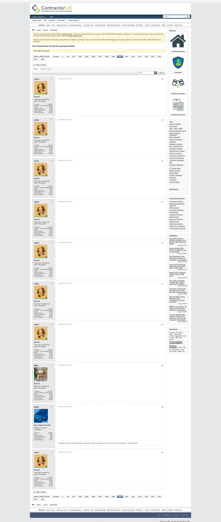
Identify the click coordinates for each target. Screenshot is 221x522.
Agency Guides (174, 182)
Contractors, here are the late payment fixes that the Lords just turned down (178, 290)
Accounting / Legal (88, 25)
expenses (171, 335)
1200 (159, 56)
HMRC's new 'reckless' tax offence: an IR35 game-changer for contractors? (178, 308)
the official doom (176, 349)
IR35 (170, 128)
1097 (100, 56)
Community (61, 20)
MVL (170, 162)
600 (74, 56)
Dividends (172, 142)
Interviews (172, 177)
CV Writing (172, 180)
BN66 (180, 128)
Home (171, 122)
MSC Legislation (174, 137)
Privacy (176, 515)
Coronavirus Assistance (75, 25)
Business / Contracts (62, 25)
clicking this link (67, 34)
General (48, 25)
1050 (86, 56)
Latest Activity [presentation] (45, 69)
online (184, 347)
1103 (139, 56)
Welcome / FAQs (155, 25)
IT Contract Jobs (174, 168)
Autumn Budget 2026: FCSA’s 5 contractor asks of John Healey (177, 250)
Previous (56, 56)
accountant (172, 332)
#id (162, 79)
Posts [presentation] (35, 69)
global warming (178, 335)
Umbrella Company (175, 144)
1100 (120, 56)
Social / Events (178, 25)
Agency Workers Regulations (174, 134)
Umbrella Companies (100, 25)
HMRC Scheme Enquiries (113, 25)
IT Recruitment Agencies (177, 228)
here (113, 40)
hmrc (173, 337)
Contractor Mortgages (176, 210)
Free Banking (173, 212)
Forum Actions (73, 20)
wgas (183, 351)
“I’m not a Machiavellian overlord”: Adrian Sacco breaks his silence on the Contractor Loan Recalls (177, 317)
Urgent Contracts (175, 171)
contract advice (178, 334)
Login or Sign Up (38, 17)
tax (170, 349)
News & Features (175, 124)
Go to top (185, 515)
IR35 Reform (139, 25)
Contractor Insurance (176, 201)
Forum (38, 30)
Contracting (41, 25)
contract (171, 334)
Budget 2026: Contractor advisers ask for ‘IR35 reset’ (177, 274)
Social (164, 25)
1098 (106, 56)
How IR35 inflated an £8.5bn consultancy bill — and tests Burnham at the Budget (178, 241)
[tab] (35, 69)
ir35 (177, 337)
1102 (133, 56)
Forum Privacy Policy (75, 36)
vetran (36, 79)
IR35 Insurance (174, 208)
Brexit (53, 25)
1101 (126, 56)
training (182, 349)
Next (42, 59)
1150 (152, 56)
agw (176, 332)
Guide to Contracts (175, 153)
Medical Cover (174, 221)
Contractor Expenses (176, 165)
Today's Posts (36, 20)
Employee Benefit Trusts (177, 131)
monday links (176, 344)
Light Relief (170, 25)
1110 (146, 56)
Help (51, 17)
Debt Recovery (174, 217)
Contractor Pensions (176, 219)
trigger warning (172, 351)
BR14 (36, 365)
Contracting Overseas (176, 158)
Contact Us (167, 515)
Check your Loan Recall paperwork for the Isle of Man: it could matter (177, 266)
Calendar (52, 20)
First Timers (173, 126)
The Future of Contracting (128, 25)
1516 (35, 59)
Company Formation (176, 215)
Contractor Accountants (177, 226)
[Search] (188, 16)
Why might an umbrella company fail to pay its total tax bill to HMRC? (177, 282)
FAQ (45, 20)
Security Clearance (175, 175)
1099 (113, 56)
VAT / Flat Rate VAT (176, 146)
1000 (80, 56)
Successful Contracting (177, 156)
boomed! (180, 332)
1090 (93, 56)
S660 (175, 128)
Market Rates (173, 173)
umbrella (179, 351)
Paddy (36, 407)
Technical (147, 25)
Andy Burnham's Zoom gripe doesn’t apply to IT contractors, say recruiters (178, 258)
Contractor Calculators (176, 160)
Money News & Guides (177, 151)
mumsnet (180, 347)
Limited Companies (175, 139)
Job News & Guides (176, 149)
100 (68, 56)
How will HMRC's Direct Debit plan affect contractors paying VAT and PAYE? (177, 299)
